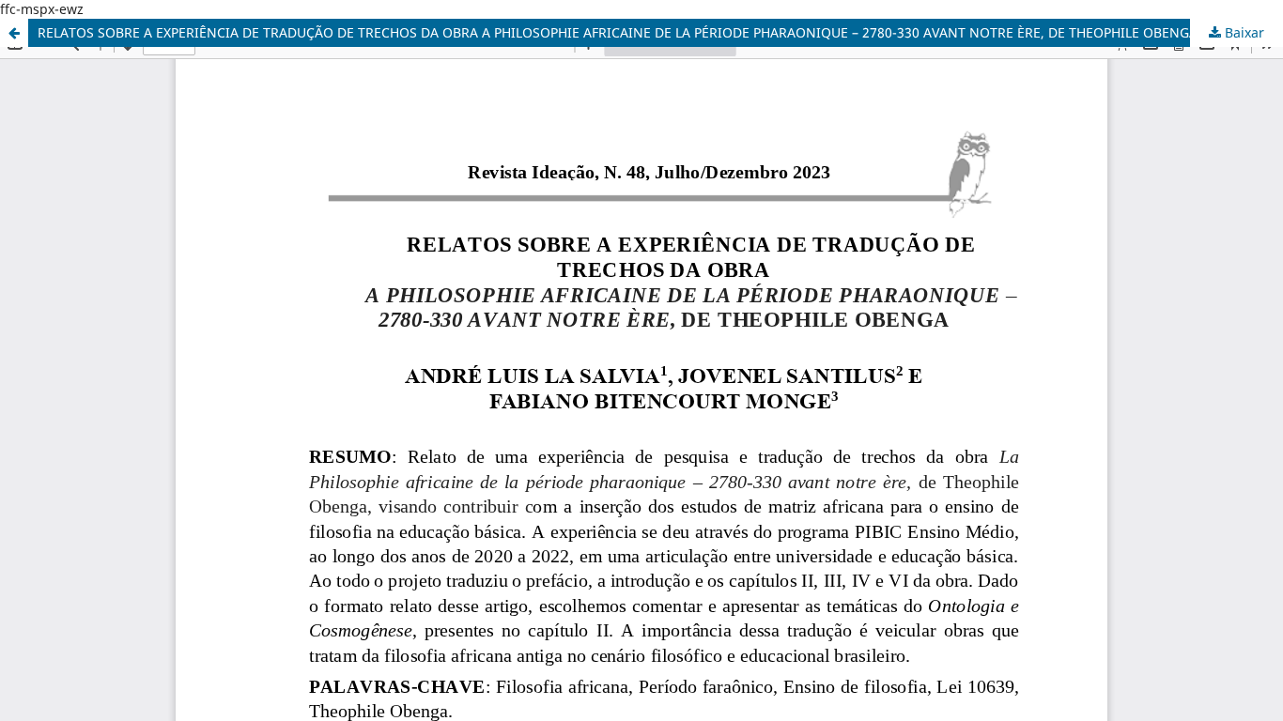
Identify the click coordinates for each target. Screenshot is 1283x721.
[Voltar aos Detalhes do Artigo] (14, 33)
